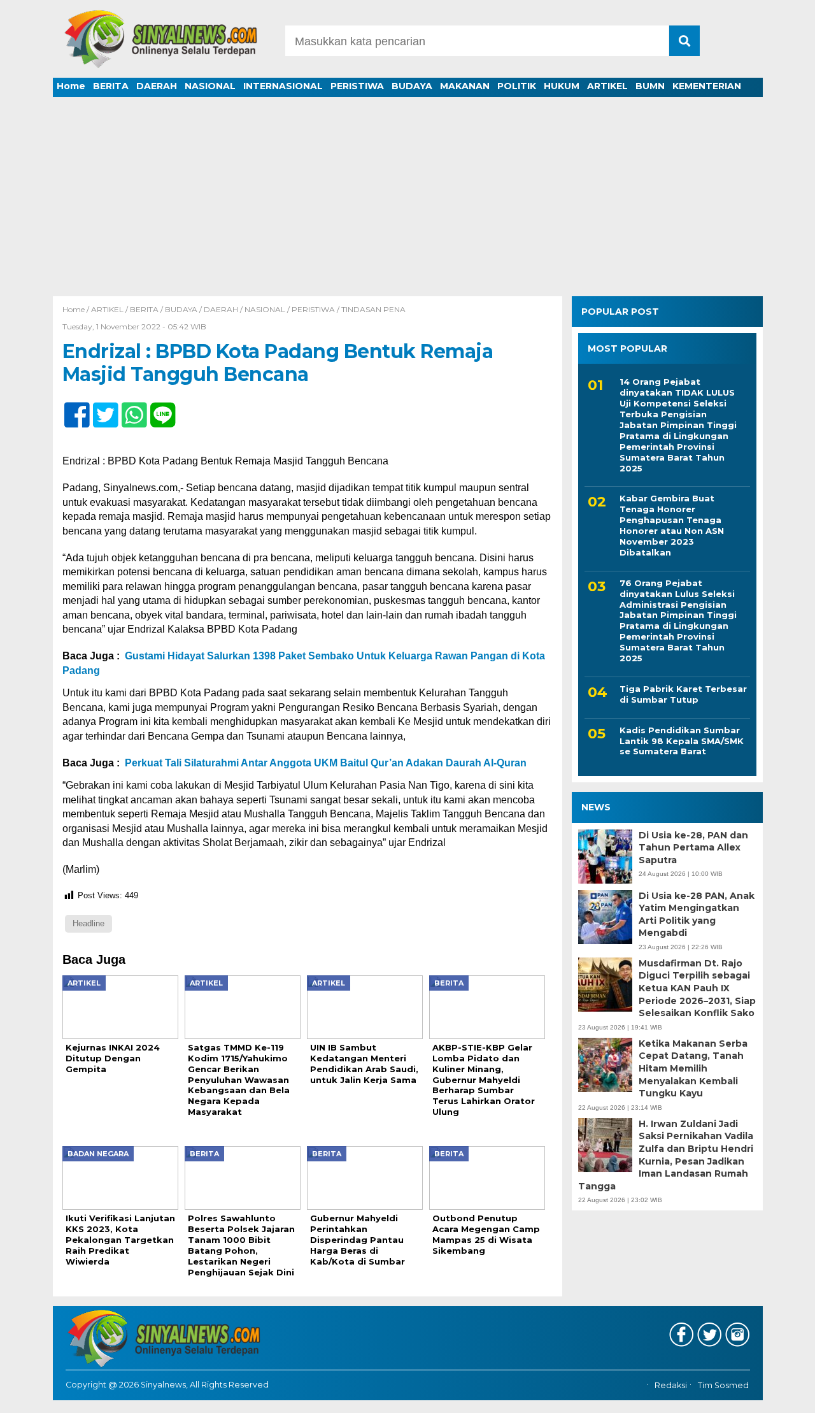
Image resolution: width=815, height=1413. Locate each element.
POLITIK (516, 86)
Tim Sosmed (723, 1385)
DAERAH (156, 86)
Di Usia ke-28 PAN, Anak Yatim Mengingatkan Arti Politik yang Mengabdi (697, 914)
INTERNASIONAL (283, 86)
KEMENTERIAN (706, 86)
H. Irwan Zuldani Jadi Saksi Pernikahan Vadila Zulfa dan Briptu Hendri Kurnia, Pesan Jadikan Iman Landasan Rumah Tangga (665, 1155)
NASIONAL (210, 86)
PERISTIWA (357, 86)
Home (71, 86)
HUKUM (561, 86)
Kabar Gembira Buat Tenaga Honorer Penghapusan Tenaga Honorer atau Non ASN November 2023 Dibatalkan (672, 525)
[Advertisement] (407, 200)
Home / (76, 309)
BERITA (111, 86)
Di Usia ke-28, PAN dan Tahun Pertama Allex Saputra (693, 847)
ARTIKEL (607, 86)
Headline (88, 923)
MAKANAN (465, 86)
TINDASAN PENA (373, 309)
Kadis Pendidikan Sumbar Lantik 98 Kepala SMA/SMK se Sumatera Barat (682, 741)
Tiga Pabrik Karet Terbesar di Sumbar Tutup (683, 694)
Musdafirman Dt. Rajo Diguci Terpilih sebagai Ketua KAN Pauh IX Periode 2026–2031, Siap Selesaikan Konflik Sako (697, 988)
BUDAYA (412, 86)
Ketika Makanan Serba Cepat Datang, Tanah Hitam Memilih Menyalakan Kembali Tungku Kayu (693, 1068)
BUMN (650, 86)
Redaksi (671, 1385)
